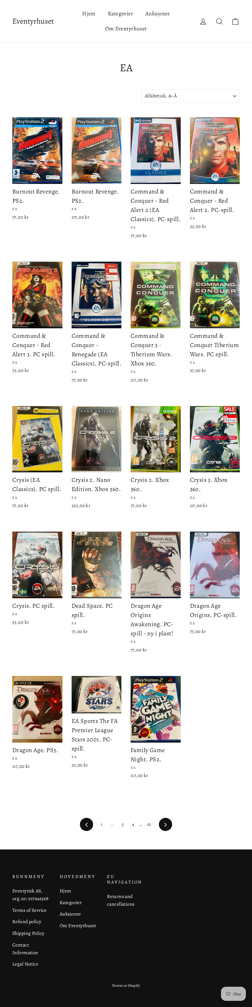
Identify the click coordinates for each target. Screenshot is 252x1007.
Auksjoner (157, 13)
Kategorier (120, 13)
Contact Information (25, 949)
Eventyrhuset (33, 21)
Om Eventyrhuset (126, 28)
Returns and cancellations (121, 900)
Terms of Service (29, 910)
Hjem (89, 13)
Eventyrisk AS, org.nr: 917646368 (30, 895)
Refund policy (26, 921)
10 (149, 824)
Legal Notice (25, 964)
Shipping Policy (28, 933)
